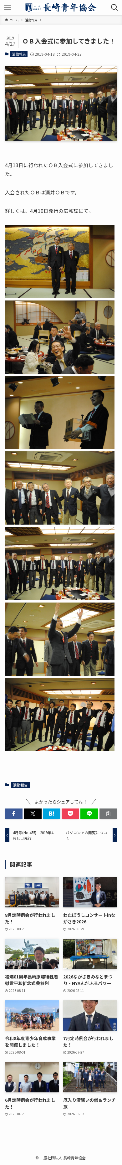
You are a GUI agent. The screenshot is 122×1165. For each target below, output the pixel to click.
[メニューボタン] (7, 7)
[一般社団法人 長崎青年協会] (61, 7)
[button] (14, 813)
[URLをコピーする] (108, 813)
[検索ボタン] (114, 7)
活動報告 (19, 53)
